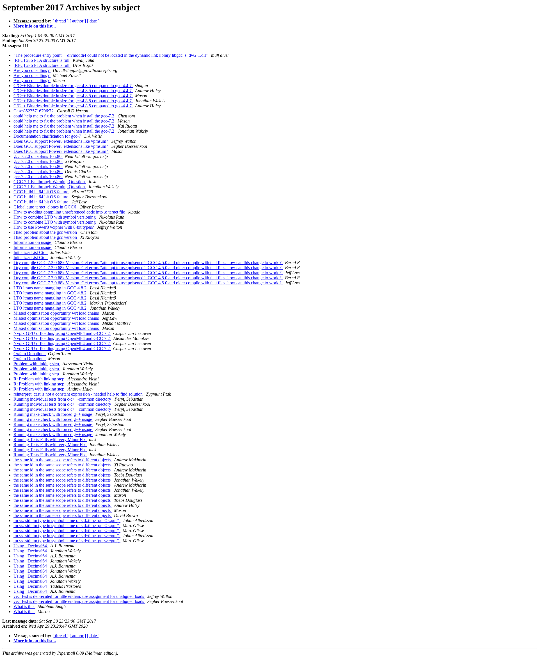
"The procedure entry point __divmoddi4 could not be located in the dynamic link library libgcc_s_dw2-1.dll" (111, 55)
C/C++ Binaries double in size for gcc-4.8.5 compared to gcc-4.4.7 (73, 85)
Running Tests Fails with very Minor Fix (50, 439)
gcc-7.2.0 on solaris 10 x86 (38, 156)
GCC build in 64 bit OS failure (41, 191)
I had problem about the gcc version (45, 232)
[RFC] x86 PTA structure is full (41, 60)
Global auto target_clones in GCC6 (45, 207)
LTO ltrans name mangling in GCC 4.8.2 (50, 287)
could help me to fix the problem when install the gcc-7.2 (64, 116)
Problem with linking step (36, 363)
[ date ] (93, 21)
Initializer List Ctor (30, 252)
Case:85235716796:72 (34, 110)
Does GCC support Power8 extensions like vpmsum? (61, 141)
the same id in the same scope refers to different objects (62, 459)
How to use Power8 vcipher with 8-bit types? (54, 227)
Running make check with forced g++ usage (53, 414)
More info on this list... (34, 26)
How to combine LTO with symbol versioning (55, 217)
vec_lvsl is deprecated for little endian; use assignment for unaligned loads (79, 596)
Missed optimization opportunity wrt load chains (56, 313)
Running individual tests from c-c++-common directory (62, 399)
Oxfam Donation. (29, 353)
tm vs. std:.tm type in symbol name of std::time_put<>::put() (66, 520)
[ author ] (78, 21)
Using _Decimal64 (30, 545)
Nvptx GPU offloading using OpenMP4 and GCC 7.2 (62, 333)
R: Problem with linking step (39, 378)
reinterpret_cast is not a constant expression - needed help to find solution (78, 394)
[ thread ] (60, 21)
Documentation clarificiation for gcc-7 (47, 136)
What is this (24, 606)
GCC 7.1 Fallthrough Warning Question (49, 181)
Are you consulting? (32, 70)
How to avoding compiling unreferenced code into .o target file (69, 212)
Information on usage (32, 242)
